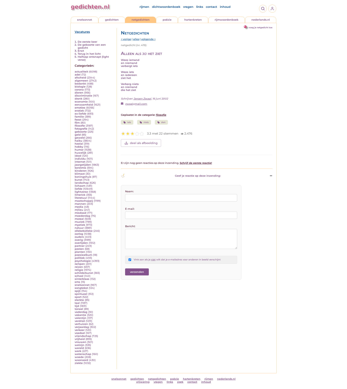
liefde (78, 188)
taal (77, 302)
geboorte (81, 131)
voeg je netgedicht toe (260, 27)
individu (80, 158)
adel (78, 74)
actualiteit (81, 71)
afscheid (80, 77)
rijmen (144, 7)
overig (79, 239)
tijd (77, 305)
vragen (188, 7)
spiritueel (81, 293)
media (79, 206)
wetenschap (83, 354)
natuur (79, 227)
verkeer (80, 330)
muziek (80, 221)
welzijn (79, 345)
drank (78, 98)
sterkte (79, 299)
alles (136, 39)
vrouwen (80, 342)
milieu (79, 209)
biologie (80, 86)
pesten (79, 248)
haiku (78, 140)
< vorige (126, 39)
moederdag (82, 215)
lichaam (80, 185)
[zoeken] (263, 8)
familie (79, 116)
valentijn (80, 317)
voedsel (80, 333)
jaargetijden (83, 164)
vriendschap (83, 336)
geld (78, 134)
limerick (80, 194)
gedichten (112, 19)
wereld (79, 348)
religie (79, 269)
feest (78, 119)
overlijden (81, 242)
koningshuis (83, 176)
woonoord (81, 360)
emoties (80, 107)
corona (79, 89)
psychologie (83, 260)
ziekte (79, 363)
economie (81, 101)
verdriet (80, 320)
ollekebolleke (84, 230)
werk (78, 351)
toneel (79, 308)
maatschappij (84, 200)
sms (77, 281)
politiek (80, 257)
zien (163, 122)
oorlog (79, 233)
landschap (82, 182)
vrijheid (80, 339)
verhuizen (81, 324)
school (79, 275)
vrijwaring (143, 381)
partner (80, 245)
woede (79, 357)
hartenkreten (193, 19)
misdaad (80, 212)
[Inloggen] (272, 9)
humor (79, 149)
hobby (79, 146)
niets (146, 122)
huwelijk (80, 152)
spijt (78, 290)
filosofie (80, 125)
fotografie (81, 128)
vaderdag (81, 311)
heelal (79, 143)
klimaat (80, 173)
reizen (79, 266)
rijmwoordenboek (226, 19)
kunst (78, 179)
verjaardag (82, 327)
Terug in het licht (89, 53)
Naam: (129, 191)
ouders (79, 236)
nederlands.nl (260, 19)
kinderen (81, 170)
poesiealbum (83, 254)
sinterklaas (82, 278)
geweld (80, 137)
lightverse (81, 191)
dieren (79, 92)
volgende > (148, 39)
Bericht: (130, 226)
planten (80, 251)
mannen (80, 203)
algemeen (81, 80)
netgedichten (141, 19)
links (199, 7)
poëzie (167, 19)
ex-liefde (80, 113)
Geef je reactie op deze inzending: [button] (198, 175)
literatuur (81, 197)
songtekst (81, 287)
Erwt (81, 50)
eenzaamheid (84, 104)
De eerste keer (87, 41)
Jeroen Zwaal (142, 98)
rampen (80, 263)
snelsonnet (84, 19)
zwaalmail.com (136, 103)
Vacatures (82, 32)
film (77, 122)
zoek (180, 381)
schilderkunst (84, 272)
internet (80, 161)
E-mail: (130, 208)
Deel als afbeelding (144, 143)
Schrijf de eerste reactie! (196, 162)
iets (129, 122)
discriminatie (83, 95)
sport (78, 296)
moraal (79, 218)
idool (78, 155)
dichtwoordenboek (166, 7)
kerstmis (80, 167)
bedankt (80, 83)
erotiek (79, 110)
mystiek (80, 224)
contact (211, 7)
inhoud (225, 7)
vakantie (80, 314)
